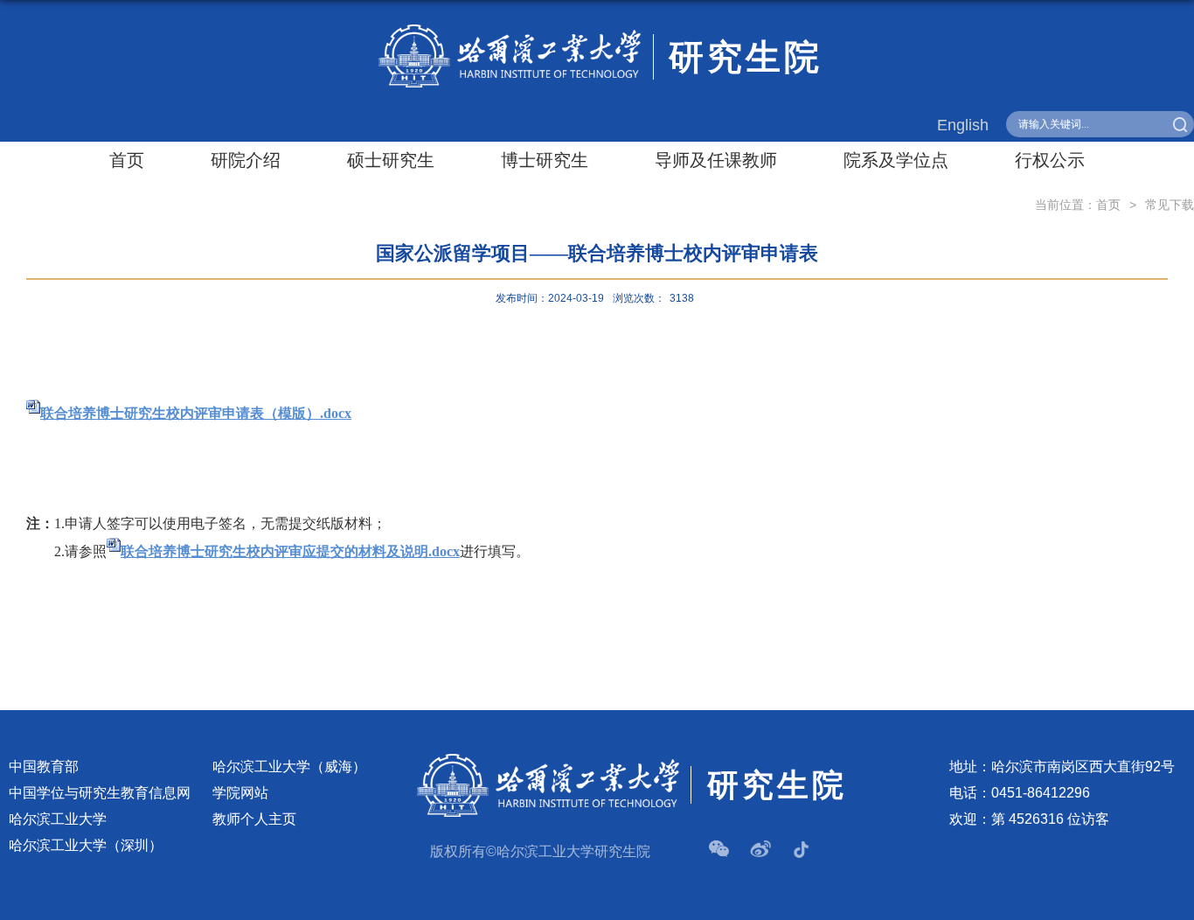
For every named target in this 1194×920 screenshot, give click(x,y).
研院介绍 (246, 160)
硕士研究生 (390, 160)
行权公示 (1050, 160)
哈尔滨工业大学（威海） (289, 766)
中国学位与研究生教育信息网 (100, 792)
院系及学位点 (895, 160)
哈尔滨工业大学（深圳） (86, 845)
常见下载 (1169, 205)
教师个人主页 (254, 819)
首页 (126, 160)
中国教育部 (44, 766)
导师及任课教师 (716, 160)
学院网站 (240, 792)
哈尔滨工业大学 (58, 819)
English (963, 125)
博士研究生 (544, 160)
